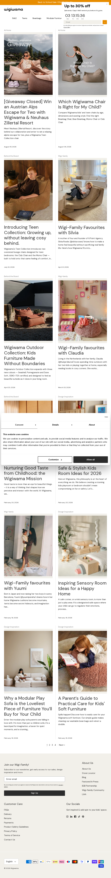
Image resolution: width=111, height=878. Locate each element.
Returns (7, 818)
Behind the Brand (11, 156)
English (9, 861)
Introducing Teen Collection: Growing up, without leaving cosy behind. (27, 235)
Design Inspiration (65, 397)
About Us (86, 769)
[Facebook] (75, 817)
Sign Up (34, 793)
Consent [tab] (19, 425)
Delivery (8, 814)
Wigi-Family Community (93, 790)
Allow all (90, 459)
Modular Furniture (54, 18)
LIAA (84, 794)
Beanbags (37, 18)
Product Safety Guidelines (16, 827)
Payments (9, 822)
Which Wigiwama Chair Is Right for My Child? (82, 104)
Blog (84, 777)
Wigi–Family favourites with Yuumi (27, 585)
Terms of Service (12, 835)
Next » (62, 745)
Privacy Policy (10, 831)
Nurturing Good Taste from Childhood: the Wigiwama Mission (26, 473)
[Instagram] (67, 817)
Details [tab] (55, 425)
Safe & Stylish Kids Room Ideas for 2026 (80, 470)
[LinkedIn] (71, 817)
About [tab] (92, 425)
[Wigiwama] (13, 10)
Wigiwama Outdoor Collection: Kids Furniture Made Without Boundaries (24, 355)
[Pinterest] (83, 817)
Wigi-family (63, 156)
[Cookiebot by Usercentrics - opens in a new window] (96, 417)
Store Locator (88, 773)
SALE (14, 18)
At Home (7, 30)
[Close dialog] (107, 4)
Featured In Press (90, 781)
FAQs (6, 810)
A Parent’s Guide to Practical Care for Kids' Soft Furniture (81, 703)
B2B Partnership (89, 786)
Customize (53, 459)
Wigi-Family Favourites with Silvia (81, 230)
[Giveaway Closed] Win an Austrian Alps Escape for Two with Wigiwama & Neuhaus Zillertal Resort (28, 112)
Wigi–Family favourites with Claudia (81, 350)
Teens (24, 18)
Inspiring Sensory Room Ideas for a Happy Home (82, 588)
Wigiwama (15, 868)
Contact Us (9, 839)
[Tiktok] (79, 817)
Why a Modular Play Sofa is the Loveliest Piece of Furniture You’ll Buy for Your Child (28, 706)
